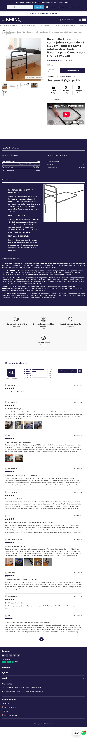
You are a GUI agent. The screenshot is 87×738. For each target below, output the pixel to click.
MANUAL (82, 168)
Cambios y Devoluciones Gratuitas (57, 25)
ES (84, 20)
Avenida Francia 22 (10, 707)
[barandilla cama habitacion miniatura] (4, 85)
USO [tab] (48, 99)
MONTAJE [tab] (56, 99)
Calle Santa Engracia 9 (11, 715)
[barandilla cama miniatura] (4, 93)
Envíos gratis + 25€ (36, 25)
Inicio (3, 30)
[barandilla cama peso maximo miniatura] (27, 85)
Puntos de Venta (67, 20)
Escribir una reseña (67, 371)
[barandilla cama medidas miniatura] (19, 85)
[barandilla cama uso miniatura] (34, 85)
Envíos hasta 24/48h (20, 25)
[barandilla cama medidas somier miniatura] (12, 85)
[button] (80, 371)
